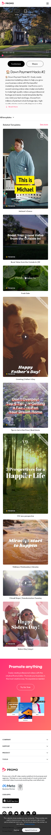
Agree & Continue (31, 830)
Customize (16, 64)
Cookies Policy (30, 824)
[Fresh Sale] (25, 278)
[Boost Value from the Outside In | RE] (25, 237)
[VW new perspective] (25, 474)
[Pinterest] (34, 813)
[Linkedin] (28, 813)
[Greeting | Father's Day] (25, 337)
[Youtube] (16, 813)
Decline (16, 830)
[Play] (25, 32)
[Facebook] (8, 787)
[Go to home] (8, 3)
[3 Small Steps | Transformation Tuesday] (25, 583)
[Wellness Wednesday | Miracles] (25, 542)
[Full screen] (48, 52)
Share (35, 64)
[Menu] (47, 3)
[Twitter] (22, 813)
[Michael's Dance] (25, 169)
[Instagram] (20, 787)
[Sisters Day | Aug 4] (25, 624)
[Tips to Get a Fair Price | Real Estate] (25, 405)
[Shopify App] (25, 800)
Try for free (25, 687)
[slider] (2, 55)
